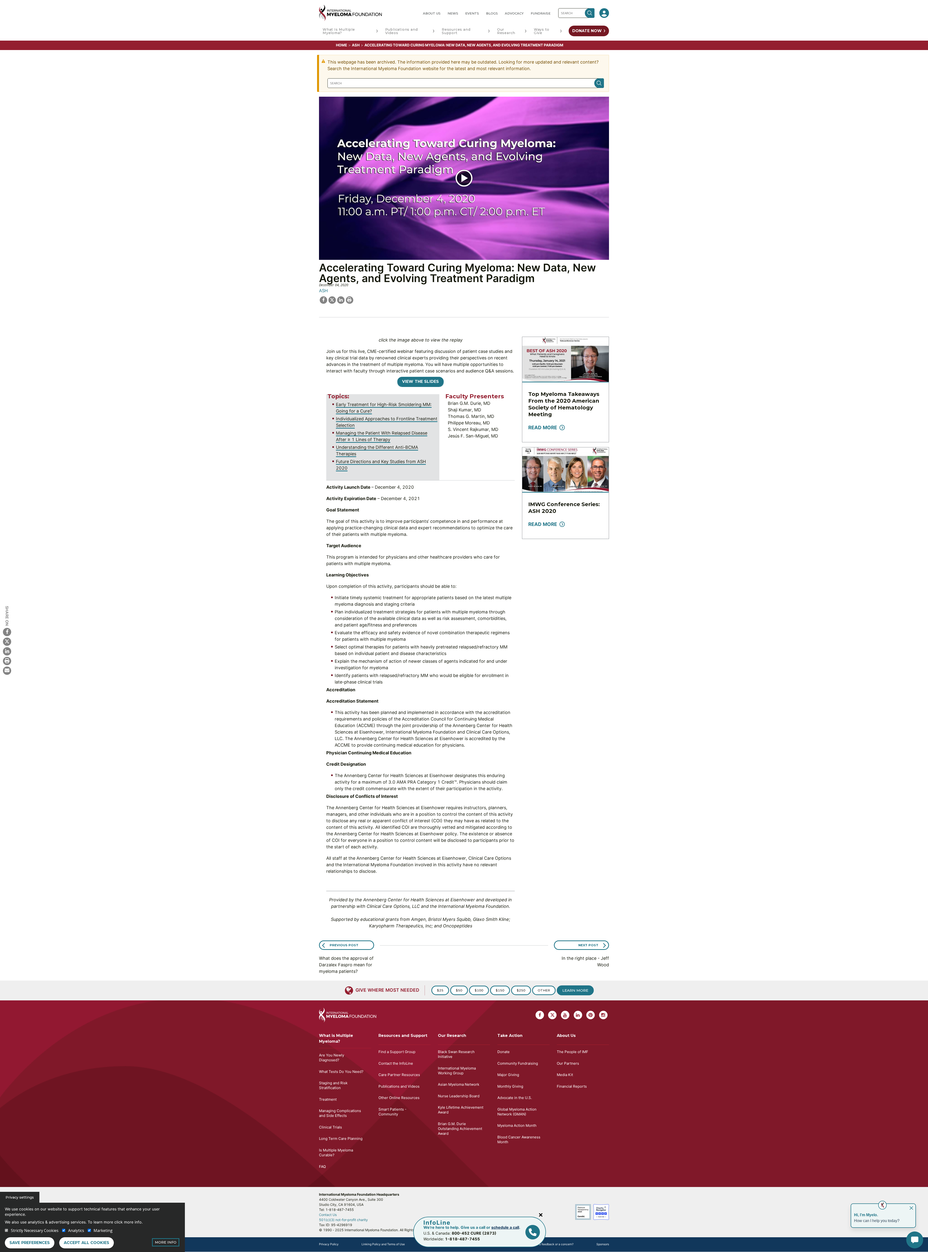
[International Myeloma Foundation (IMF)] (367, 13)
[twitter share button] (332, 299)
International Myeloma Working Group (457, 1070)
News (453, 13)
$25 (440, 990)
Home (341, 45)
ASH (356, 45)
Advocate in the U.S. (514, 1097)
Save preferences (29, 1242)
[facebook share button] (323, 299)
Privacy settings (20, 1197)
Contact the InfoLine (395, 1063)
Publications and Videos (401, 31)
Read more (542, 427)
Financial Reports (572, 1086)
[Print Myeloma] (7, 661)
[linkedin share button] (340, 299)
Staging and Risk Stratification (333, 1085)
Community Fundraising (517, 1063)
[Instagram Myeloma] (603, 1015)
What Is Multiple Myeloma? (339, 31)
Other (544, 990)
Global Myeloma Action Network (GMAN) (516, 1111)
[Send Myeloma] (7, 670)
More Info (165, 1242)
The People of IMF (572, 1051)
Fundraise (541, 13)
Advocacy (514, 13)
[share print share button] (349, 299)
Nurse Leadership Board (458, 1096)
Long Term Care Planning (340, 1138)
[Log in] (604, 13)
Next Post (588, 945)
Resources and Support (456, 31)
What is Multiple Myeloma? (336, 1038)
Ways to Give (541, 31)
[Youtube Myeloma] (565, 1015)
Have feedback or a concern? (553, 1244)
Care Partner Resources (399, 1074)
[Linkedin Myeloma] (7, 651)
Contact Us (328, 1215)
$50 (459, 990)
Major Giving (508, 1074)
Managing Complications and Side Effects (340, 1113)
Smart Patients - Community (392, 1111)
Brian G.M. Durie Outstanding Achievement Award (460, 1128)
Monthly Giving (510, 1086)
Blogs (492, 13)
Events (472, 13)
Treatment (328, 1099)
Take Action (509, 1035)
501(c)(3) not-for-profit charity (343, 1220)
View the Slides (420, 381)
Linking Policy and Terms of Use (383, 1244)
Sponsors (602, 1244)
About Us (432, 13)
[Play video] (464, 178)
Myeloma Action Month (516, 1125)
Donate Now (587, 31)
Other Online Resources (399, 1097)
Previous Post (344, 945)
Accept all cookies (86, 1242)
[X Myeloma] (7, 641)
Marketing (103, 1230)
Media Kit (565, 1074)
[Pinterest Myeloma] (590, 1015)
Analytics (76, 1230)
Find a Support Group (396, 1051)
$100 (479, 990)
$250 (521, 990)
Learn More (575, 990)
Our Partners (568, 1063)
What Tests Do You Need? (341, 1071)
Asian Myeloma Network (458, 1084)
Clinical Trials (330, 1127)
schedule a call (505, 1227)
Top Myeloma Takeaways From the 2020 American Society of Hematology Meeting (563, 404)
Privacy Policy (329, 1244)
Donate (503, 1051)
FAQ (322, 1166)
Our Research (506, 31)
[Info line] (532, 1232)
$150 (500, 990)
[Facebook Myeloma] (7, 632)
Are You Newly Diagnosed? (331, 1057)
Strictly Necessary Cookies (34, 1230)
